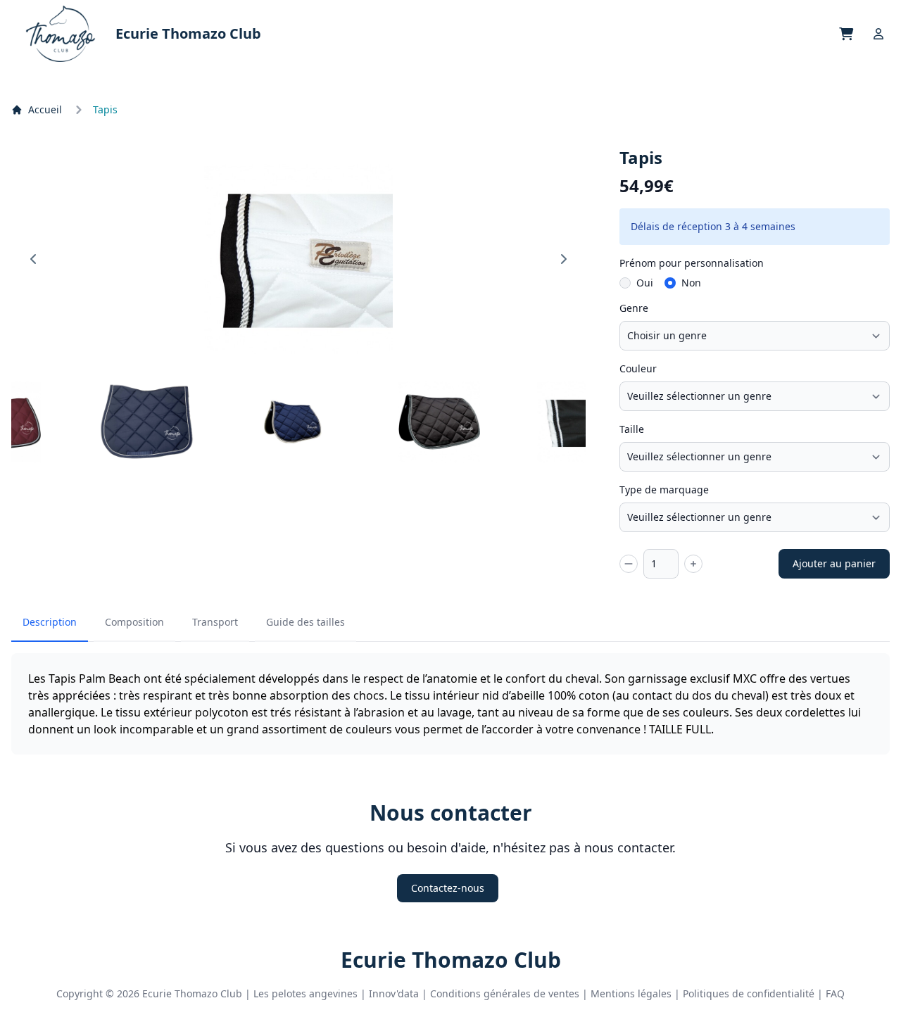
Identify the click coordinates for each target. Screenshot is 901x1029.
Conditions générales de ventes (504, 993)
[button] (146, 422)
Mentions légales (631, 993)
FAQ (835, 993)
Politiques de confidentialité (748, 993)
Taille (631, 429)
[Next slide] (563, 259)
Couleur (638, 368)
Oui (644, 282)
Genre (633, 308)
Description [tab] (50, 622)
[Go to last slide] (34, 259)
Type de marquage (664, 489)
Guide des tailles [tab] (305, 622)
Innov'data (394, 993)
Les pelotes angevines (305, 993)
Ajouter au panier (834, 563)
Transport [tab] (215, 622)
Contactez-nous (447, 888)
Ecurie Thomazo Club (451, 960)
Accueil (45, 109)
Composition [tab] (134, 622)
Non (691, 282)
